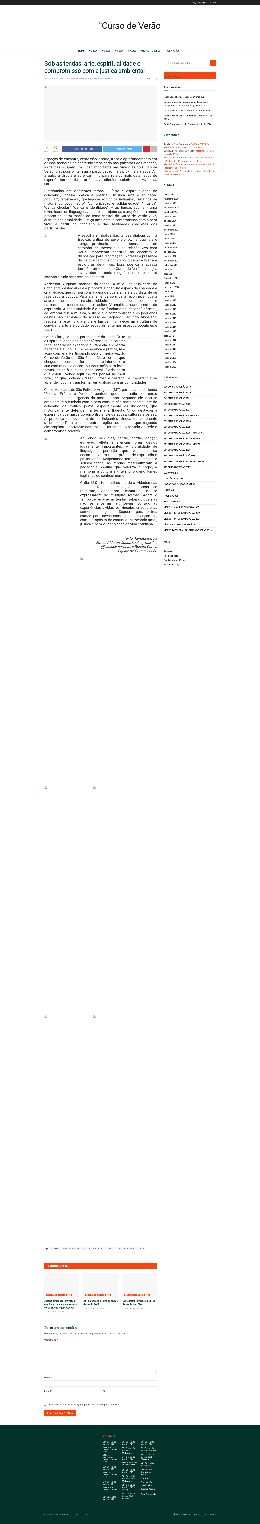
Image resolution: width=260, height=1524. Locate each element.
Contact (212, 1514)
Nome (48, 1377)
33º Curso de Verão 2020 (177, 392)
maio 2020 (169, 296)
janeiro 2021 (170, 283)
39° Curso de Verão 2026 (77, 79)
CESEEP (55, 1249)
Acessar (168, 551)
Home (81, 51)
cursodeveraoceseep (94, 1249)
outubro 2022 (170, 247)
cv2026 (111, 1249)
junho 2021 (169, 269)
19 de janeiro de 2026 (94, 1308)
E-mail (48, 1391)
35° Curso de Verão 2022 (177, 404)
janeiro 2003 (170, 367)
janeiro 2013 (170, 331)
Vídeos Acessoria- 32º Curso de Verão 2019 (188, 530)
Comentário (51, 1339)
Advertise (185, 1514)
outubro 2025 (170, 212)
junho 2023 (169, 234)
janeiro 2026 (170, 203)
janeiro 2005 (170, 358)
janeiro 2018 (170, 309)
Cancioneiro (171, 473)
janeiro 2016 (170, 318)
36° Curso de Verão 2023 (177, 410)
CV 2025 (106, 51)
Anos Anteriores (150, 51)
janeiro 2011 (170, 345)
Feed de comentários (174, 560)
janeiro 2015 (170, 322)
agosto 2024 (170, 221)
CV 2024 (119, 51)
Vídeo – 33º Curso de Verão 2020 (181, 507)
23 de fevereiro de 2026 (56, 1312)
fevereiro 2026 (171, 199)
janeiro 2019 (170, 305)
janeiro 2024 (170, 225)
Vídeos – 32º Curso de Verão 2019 (182, 513)
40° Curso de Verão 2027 (177, 467)
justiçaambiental (126, 1249)
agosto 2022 (170, 252)
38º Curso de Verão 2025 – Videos (182, 444)
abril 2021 (169, 274)
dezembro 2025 (172, 207)
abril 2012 (169, 336)
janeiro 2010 (170, 349)
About (175, 1514)
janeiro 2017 (170, 314)
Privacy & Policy (199, 1514)
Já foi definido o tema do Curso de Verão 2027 (187, 110)
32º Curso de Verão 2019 (177, 387)
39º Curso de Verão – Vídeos (179, 455)
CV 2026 (93, 51)
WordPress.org (171, 564)
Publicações (172, 51)
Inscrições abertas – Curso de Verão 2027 (185, 97)
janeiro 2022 (170, 256)
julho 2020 (169, 291)
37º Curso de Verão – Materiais (181, 415)
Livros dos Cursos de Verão (179, 484)
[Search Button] (213, 63)
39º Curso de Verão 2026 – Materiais (184, 461)
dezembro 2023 (172, 230)
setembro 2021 (171, 265)
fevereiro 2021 (171, 278)
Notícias (169, 490)
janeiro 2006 (170, 353)
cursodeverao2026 (71, 1249)
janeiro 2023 (170, 243)
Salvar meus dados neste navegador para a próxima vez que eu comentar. (84, 1404)
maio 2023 (169, 238)
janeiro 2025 (170, 216)
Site (105, 1391)
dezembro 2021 (172, 261)
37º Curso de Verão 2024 (177, 421)
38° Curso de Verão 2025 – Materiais (184, 433)
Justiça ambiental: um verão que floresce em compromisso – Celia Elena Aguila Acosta (61, 1304)
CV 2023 (132, 51)
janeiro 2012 (170, 340)
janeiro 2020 (170, 300)
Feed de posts (171, 556)
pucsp (141, 1249)
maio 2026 (169, 194)
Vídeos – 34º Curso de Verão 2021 (182, 519)
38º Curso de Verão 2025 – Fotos (182, 438)
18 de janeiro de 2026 (53, 79)
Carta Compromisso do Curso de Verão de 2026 (187, 124)
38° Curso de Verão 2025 (177, 427)
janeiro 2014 (170, 327)
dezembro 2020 (172, 287)
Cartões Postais (173, 478)
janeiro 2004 (170, 362)
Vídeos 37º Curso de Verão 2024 (181, 524)
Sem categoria (172, 501)
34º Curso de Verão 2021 (177, 398)
